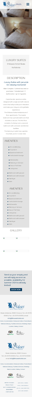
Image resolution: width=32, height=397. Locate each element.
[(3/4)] (9, 256)
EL (21, 5)
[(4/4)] (22, 256)
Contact (21, 326)
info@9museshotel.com (16, 319)
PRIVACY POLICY (9, 385)
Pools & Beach (27, 321)
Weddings (24, 324)
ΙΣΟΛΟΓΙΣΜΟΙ (9, 389)
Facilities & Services (16, 324)
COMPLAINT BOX (10, 392)
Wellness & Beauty (5, 324)
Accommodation (8, 321)
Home (1, 321)
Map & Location (11, 369)
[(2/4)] (22, 243)
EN (17, 5)
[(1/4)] (9, 243)
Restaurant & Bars (18, 321)
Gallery (16, 326)
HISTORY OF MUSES (9, 383)
